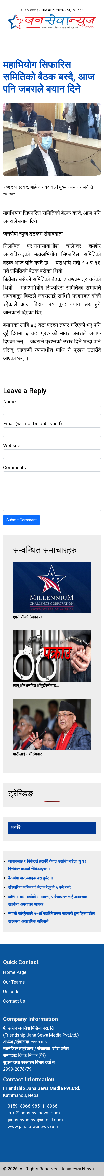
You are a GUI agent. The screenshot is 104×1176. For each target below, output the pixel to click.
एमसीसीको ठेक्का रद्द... (29, 617)
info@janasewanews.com (34, 1112)
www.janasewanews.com (33, 1126)
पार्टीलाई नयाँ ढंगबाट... (29, 754)
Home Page (15, 972)
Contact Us (14, 1001)
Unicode (11, 991)
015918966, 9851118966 (32, 1106)
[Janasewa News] (52, 21)
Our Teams (14, 982)
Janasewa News (77, 1168)
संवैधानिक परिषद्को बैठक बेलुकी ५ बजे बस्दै (39, 887)
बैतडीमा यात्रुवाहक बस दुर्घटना (30, 878)
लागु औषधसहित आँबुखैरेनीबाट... (36, 685)
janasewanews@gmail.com (35, 1119)
